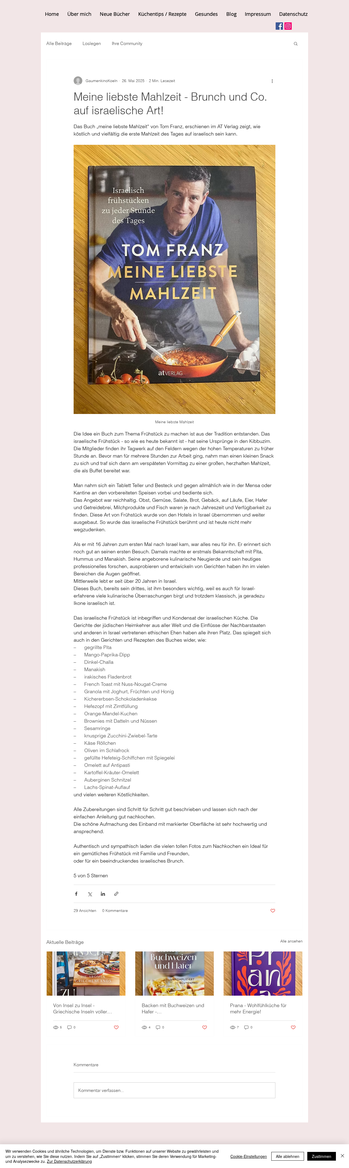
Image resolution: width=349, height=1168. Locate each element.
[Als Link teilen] (116, 893)
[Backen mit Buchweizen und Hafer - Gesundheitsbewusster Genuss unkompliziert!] (174, 973)
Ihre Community (127, 43)
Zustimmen (321, 1156)
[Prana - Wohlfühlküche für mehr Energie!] (263, 973)
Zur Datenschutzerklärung (69, 1161)
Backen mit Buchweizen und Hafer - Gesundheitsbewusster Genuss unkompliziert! (173, 1008)
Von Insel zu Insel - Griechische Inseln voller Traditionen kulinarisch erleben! (80, 1008)
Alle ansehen (291, 941)
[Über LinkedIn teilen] (103, 893)
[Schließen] (342, 1156)
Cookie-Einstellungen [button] (248, 1156)
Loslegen (92, 43)
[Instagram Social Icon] (288, 26)
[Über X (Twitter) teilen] (89, 893)
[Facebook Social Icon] (279, 26)
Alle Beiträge (59, 43)
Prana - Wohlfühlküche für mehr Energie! (258, 1008)
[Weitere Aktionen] (272, 80)
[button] (295, 43)
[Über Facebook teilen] (76, 893)
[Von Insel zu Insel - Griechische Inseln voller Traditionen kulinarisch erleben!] (86, 973)
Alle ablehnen (287, 1156)
